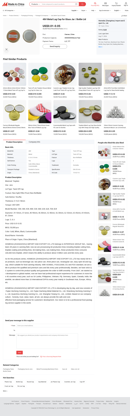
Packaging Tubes (8, 369)
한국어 (81, 403)
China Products (25, 401)
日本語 (87, 403)
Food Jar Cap (9, 386)
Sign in (126, 5)
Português (31, 403)
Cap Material (42, 382)
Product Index (100, 401)
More (100, 47)
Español (24, 403)
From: (13, 326)
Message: (12, 335)
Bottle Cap (19, 382)
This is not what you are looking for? (27, 356)
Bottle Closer (7, 371)
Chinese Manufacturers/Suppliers (41, 401)
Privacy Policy (95, 408)
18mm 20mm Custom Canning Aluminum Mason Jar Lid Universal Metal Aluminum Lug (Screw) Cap (119, 288)
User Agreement (76, 408)
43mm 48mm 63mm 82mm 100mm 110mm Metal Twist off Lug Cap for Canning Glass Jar (119, 148)
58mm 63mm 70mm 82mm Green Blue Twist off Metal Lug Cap (119, 241)
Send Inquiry (55, 46)
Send (19, 352)
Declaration (86, 408)
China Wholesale (56, 401)
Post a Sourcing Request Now (50, 356)
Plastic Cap (8, 382)
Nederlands (69, 403)
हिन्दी (92, 403)
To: (14, 330)
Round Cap (30, 382)
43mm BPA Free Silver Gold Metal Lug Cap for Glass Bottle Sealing (119, 210)
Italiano (55, 403)
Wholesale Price (67, 401)
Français (38, 403)
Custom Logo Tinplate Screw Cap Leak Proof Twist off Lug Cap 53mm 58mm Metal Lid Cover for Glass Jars (119, 180)
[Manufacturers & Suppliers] (13, 4)
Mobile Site (109, 401)
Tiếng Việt (111, 403)
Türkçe (104, 403)
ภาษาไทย (98, 403)
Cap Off (82, 382)
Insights (116, 401)
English (18, 403)
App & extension (104, 10)
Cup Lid (64, 369)
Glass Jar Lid (75, 369)
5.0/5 (105, 30)
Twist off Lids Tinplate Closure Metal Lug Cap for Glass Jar (119, 163)
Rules (126, 10)
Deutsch (61, 403)
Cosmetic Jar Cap (69, 382)
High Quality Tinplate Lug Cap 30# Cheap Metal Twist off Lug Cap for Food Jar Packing (119, 195)
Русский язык (47, 403)
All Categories (9, 10)
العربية (75, 403)
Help (92, 10)
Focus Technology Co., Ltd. (51, 408)
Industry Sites (78, 401)
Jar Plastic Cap (55, 382)
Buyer (83, 10)
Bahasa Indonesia (121, 403)
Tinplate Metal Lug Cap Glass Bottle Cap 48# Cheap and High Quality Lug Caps (119, 271)
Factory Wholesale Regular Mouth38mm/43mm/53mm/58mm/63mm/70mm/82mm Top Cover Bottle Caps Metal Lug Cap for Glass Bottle (119, 225)
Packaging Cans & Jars (25, 369)
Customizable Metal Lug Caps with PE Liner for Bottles (119, 256)
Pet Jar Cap (21, 386)
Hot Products (15, 401)
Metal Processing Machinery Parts (47, 369)
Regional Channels (89, 401)
